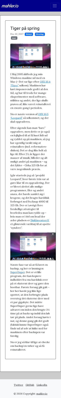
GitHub (30, 384)
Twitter (18, 384)
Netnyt (29, 34)
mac (14, 38)
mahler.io (10, 5)
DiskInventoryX (39, 220)
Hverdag (40, 34)
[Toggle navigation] (54, 6)
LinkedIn (42, 384)
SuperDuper (17, 272)
